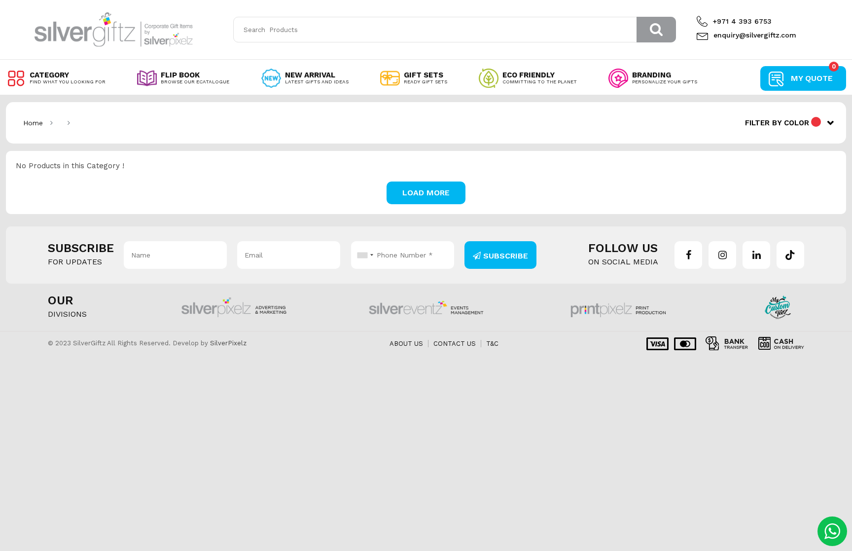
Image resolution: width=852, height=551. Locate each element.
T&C (492, 343)
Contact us (454, 343)
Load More (426, 192)
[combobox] (364, 255)
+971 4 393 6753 (742, 21)
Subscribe (504, 255)
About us (406, 343)
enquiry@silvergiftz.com (754, 35)
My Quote (813, 74)
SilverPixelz (228, 343)
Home (33, 123)
